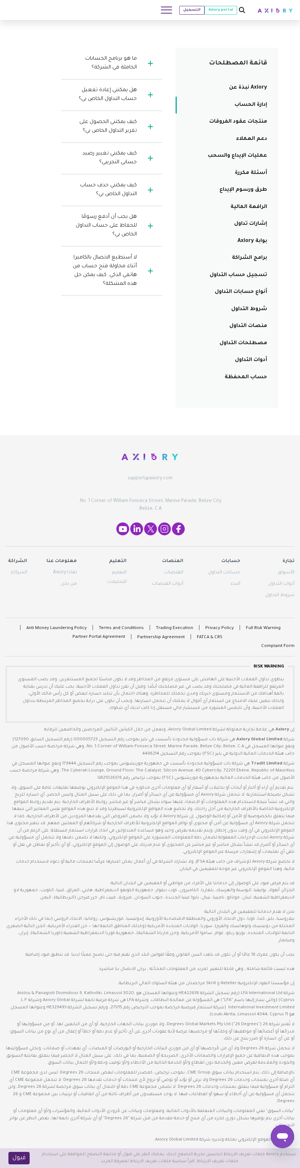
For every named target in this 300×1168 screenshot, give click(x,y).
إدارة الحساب (251, 105)
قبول (19, 1158)
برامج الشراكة (249, 258)
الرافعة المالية (248, 207)
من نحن (69, 584)
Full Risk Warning (263, 628)
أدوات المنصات (167, 584)
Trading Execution (174, 628)
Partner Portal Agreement (98, 637)
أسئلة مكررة (251, 173)
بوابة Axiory (252, 241)
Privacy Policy (219, 628)
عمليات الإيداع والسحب (237, 156)
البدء (235, 584)
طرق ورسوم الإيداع (243, 190)
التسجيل (191, 10)
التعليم (119, 572)
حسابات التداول (224, 572)
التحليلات (117, 582)
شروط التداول (249, 309)
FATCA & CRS (209, 637)
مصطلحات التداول (243, 343)
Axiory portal (221, 10)
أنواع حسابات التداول (241, 292)
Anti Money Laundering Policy (56, 628)
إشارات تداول (250, 224)
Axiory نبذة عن (248, 88)
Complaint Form (278, 646)
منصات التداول (248, 326)
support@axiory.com (150, 478)
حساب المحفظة (246, 377)
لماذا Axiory (65, 572)
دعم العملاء (251, 139)
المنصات (173, 572)
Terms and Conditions (121, 628)
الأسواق (286, 572)
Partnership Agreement (161, 637)
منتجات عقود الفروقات (238, 122)
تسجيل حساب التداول (238, 275)
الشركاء (19, 572)
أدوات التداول (251, 360)
